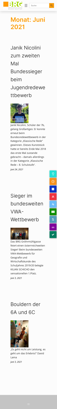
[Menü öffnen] (26, 5)
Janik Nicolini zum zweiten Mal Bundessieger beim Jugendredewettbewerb (28, 71)
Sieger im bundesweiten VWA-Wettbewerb (27, 208)
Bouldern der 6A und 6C (25, 308)
